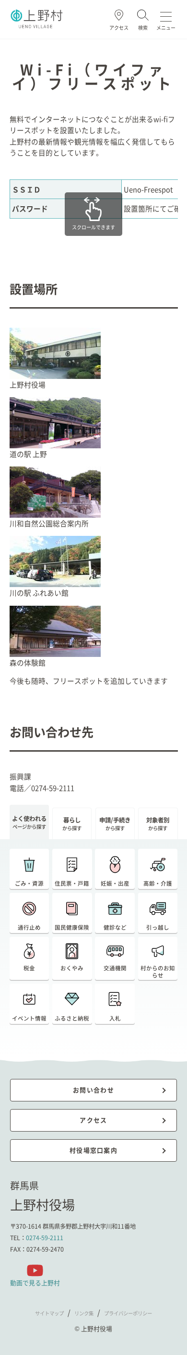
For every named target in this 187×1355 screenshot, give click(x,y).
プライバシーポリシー (128, 1313)
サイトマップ (49, 1313)
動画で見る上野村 (35, 1282)
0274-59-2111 (44, 1237)
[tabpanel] (94, 941)
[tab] (29, 822)
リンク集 (84, 1313)
